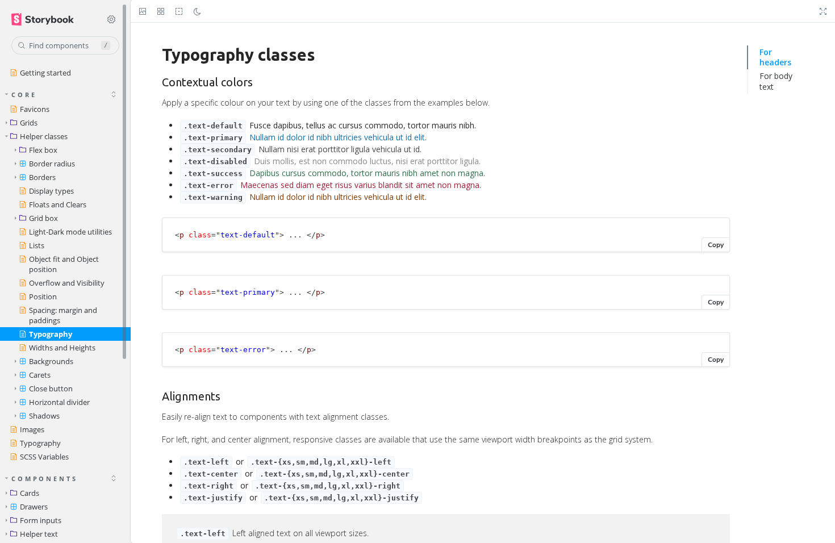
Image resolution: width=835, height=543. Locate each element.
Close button (51, 388)
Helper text (39, 534)
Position (43, 296)
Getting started (45, 73)
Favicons (34, 109)
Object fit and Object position (64, 264)
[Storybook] (49, 19)
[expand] (113, 478)
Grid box (43, 218)
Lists (36, 245)
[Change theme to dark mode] (197, 11)
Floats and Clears (57, 204)
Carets (40, 375)
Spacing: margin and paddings (63, 315)
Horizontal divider (59, 402)
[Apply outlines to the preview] (179, 11)
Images (32, 429)
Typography (50, 334)
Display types (51, 191)
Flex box (43, 150)
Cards (29, 493)
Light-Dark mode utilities (70, 232)
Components (44, 478)
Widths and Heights (62, 347)
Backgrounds (51, 361)
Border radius (52, 163)
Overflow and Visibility (67, 283)
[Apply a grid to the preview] (161, 11)
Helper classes (44, 136)
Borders (42, 177)
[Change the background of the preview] (143, 11)
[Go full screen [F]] (823, 11)
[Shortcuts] (111, 19)
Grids (28, 123)
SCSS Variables (44, 457)
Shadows (44, 416)
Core (23, 94)
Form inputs (40, 520)
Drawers (34, 507)
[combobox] (65, 45)
